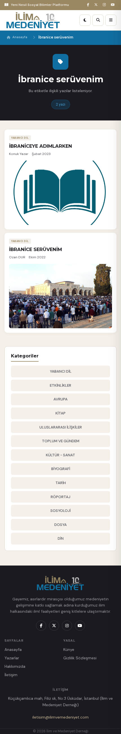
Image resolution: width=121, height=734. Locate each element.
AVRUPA (60, 399)
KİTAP (60, 413)
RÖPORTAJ (60, 496)
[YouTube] (113, 5)
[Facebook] (89, 5)
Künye (68, 649)
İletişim (11, 674)
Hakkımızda (15, 666)
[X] (96, 5)
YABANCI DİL (60, 371)
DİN (61, 538)
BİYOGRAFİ (60, 468)
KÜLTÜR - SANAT (60, 455)
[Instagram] (105, 5)
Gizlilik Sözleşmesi (80, 657)
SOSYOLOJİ (60, 510)
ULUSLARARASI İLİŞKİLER (60, 427)
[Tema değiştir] (85, 20)
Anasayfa (19, 37)
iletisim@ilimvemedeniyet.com (60, 717)
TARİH (60, 482)
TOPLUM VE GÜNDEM (60, 441)
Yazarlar (12, 657)
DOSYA (60, 524)
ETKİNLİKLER (60, 385)
